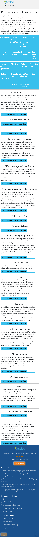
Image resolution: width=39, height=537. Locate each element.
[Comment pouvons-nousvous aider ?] (4, 534)
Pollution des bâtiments (5, 76)
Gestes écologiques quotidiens (4, 66)
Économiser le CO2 (24, 85)
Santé (34, 74)
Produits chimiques (14, 75)
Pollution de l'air (24, 65)
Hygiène (14, 64)
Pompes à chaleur (8, 518)
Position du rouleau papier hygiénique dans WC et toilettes (19, 471)
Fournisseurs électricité (9, 531)
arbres (14, 84)
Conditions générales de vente (11, 505)
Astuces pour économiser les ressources (24, 42)
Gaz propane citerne (9, 528)
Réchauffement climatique (24, 75)
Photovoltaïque (7, 521)
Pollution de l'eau (34, 65)
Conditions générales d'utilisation (12, 508)
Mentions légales (8, 511)
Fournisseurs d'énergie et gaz (11, 525)
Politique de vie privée (9, 502)
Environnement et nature (24, 53)
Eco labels (5, 53)
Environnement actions (14, 53)
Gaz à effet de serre (34, 55)
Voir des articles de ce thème (14, 114)
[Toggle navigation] (35, 4)
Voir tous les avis (19, 464)
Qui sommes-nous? (8, 499)
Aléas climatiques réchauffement (14, 39)
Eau (34, 37)
